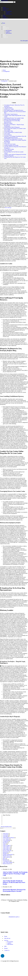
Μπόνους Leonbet (8, 123)
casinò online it (6, 849)
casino (4, 844)
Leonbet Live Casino (9, 109)
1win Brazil (5, 835)
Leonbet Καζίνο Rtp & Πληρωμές (12, 127)
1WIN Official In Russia (8, 837)
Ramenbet (5, 859)
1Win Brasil (5, 833)
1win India (5, 836)
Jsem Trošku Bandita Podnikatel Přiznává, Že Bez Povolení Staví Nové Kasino (14, 882)
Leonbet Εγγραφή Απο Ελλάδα (11, 145)
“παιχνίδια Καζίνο (8, 107)
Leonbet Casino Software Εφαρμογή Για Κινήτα (15, 154)
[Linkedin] (2, 956)
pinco (4, 858)
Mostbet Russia (6, 855)
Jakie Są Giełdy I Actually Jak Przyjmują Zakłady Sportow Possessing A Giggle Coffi (15, 873)
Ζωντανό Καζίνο (8, 135)
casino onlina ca (6, 846)
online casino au (6, 857)
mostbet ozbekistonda (8, 854)
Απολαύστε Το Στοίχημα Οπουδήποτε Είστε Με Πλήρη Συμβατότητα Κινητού (15, 137)
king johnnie (6, 852)
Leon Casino (7, 133)
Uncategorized (6, 71)
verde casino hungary (8, 862)
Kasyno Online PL (7, 850)
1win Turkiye (6, 839)
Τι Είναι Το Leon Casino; (10, 144)
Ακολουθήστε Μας (8, 131)
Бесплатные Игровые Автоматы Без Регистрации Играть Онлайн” (14, 890)
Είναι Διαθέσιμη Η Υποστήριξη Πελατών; (13, 110)
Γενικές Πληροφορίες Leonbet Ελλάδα (13, 132)
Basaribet (5, 842)
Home (4, 70)
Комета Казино (6, 863)
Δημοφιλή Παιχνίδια (8, 155)
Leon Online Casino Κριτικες (11, 114)
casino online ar (6, 848)
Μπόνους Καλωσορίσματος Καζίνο (12, 119)
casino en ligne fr (7, 845)
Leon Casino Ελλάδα (9, 149)
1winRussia (5, 841)
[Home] (14, 23)
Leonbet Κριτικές (8, 150)
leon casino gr (8, 207)
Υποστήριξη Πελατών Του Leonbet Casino (14, 118)
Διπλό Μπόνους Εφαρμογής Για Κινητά (13, 138)
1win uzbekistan (6, 840)
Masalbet (5, 853)
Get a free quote (24, 40)
